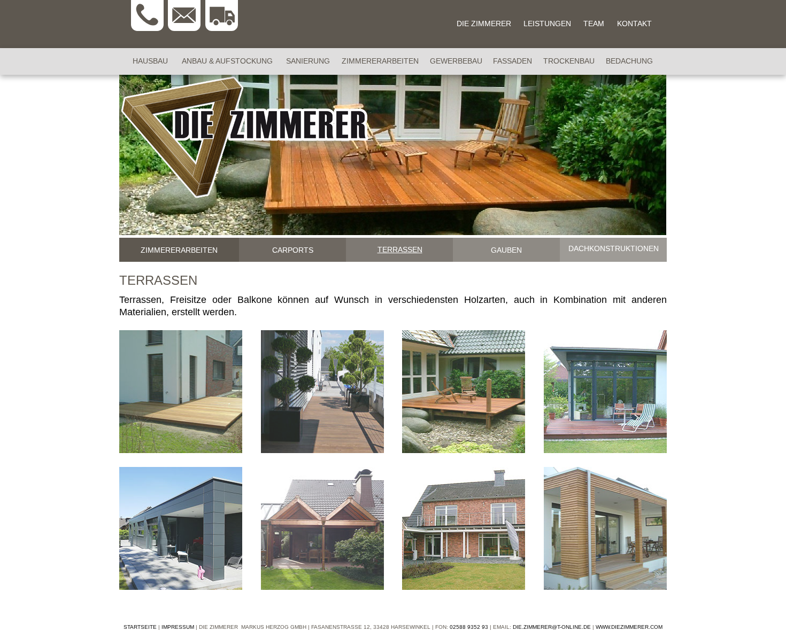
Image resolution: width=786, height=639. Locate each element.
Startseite (140, 627)
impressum (177, 627)
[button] (180, 391)
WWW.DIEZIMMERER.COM (629, 627)
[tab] (179, 250)
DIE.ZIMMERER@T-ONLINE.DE (552, 627)
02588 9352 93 (469, 627)
